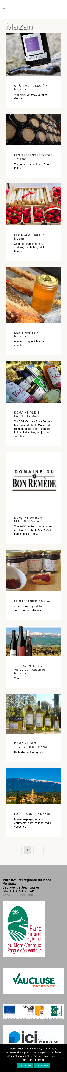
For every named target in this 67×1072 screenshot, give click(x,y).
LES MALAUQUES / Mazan (29, 236)
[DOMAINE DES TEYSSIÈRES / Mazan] (33, 714)
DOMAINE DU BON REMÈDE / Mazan (28, 519)
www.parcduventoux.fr (20, 895)
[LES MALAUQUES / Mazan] (33, 204)
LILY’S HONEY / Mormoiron (26, 334)
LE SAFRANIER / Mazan (32, 601)
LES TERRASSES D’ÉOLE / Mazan (33, 157)
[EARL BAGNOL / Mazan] (33, 786)
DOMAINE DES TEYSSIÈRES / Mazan (31, 745)
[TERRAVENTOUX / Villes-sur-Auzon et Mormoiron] (33, 641)
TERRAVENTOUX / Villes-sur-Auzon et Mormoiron (29, 669)
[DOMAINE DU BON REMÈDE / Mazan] (33, 480)
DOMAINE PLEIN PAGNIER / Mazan (28, 414)
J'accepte (25, 1065)
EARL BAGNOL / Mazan (32, 814)
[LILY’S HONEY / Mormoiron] (33, 295)
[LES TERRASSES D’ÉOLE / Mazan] (33, 129)
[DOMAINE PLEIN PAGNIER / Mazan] (33, 382)
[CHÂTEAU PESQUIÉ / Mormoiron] (33, 54)
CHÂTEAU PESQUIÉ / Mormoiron (30, 87)
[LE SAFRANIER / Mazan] (33, 570)
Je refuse (42, 1065)
